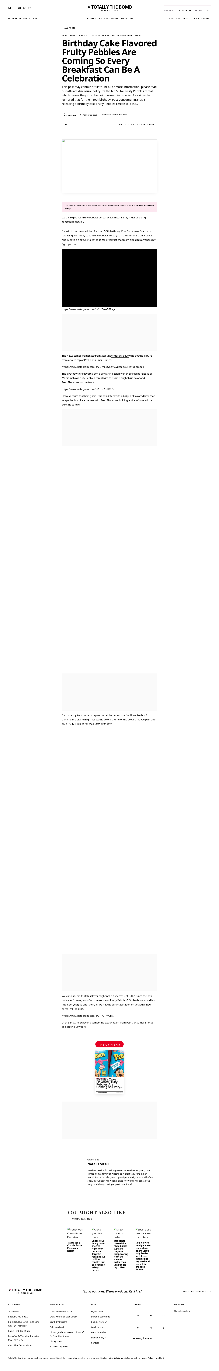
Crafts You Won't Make (61, 1311)
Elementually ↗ (98, 1337)
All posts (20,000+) (58, 1346)
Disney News (56, 1341)
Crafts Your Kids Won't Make (63, 1316)
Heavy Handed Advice (74, 35)
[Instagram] (9, 8)
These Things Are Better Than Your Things (116, 35)
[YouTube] (24, 8)
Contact (95, 1342)
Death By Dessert (58, 1321)
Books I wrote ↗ (99, 1321)
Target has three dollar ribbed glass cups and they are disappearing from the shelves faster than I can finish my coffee (121, 1254)
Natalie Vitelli (98, 1164)
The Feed (169, 11)
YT (138, 1328)
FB (151, 1328)
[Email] (29, 8)
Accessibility (209, 1367)
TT (151, 1315)
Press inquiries (98, 1332)
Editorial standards (100, 1316)
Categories (184, 10)
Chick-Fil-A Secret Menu (20, 1345)
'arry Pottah (13, 1311)
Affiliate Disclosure (188, 1367)
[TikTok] (14, 8)
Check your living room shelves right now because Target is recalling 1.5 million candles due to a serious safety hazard (98, 1255)
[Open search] (208, 10)
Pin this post (109, 1045)
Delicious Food (57, 1327)
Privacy (160, 1367)
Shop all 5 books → (182, 1311)
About (198, 11)
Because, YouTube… (18, 1316)
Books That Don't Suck (19, 1331)
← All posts (68, 28)
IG (138, 1315)
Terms (170, 1367)
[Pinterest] (19, 8)
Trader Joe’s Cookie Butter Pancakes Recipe (75, 1246)
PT (164, 1315)
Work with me (98, 1327)
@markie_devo (120, 355)
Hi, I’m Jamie (97, 1311)
